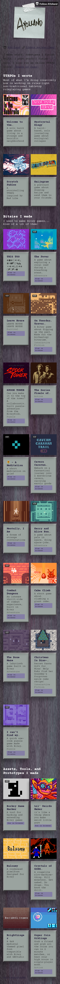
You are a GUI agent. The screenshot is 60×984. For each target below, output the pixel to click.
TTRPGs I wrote (17, 76)
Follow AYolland (48, 3)
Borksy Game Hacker (15, 808)
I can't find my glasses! (13, 735)
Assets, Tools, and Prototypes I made (22, 771)
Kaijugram (41, 181)
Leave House (15, 320)
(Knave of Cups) (26, 67)
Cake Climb (42, 590)
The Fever (41, 256)
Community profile (17, 977)
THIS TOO (13, 256)
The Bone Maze (13, 659)
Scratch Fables (12, 183)
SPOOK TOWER (15, 390)
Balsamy (12, 866)
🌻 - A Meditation (15, 464)
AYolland (14, 47)
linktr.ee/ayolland (40, 47)
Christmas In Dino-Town (41, 660)
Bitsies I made (17, 217)
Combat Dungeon (12, 592)
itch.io (5, 977)
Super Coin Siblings (42, 937)
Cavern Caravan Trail (39, 465)
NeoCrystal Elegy (42, 124)
